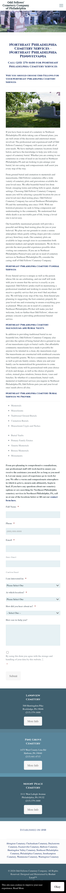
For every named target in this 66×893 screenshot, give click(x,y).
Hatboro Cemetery (48, 846)
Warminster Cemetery (27, 856)
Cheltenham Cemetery (36, 843)
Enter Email (11, 557)
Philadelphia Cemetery (31, 853)
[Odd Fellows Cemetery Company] (16, 5)
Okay (57, 886)
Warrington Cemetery (48, 856)
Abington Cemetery (15, 843)
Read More (18, 888)
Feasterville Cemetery (28, 846)
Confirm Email (12, 572)
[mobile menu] (61, 5)
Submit (13, 676)
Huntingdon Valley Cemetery (21, 850)
